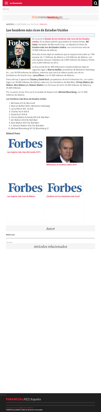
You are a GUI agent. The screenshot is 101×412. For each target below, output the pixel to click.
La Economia (16, 3)
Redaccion (43, 24)
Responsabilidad (27, 408)
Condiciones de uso (13, 408)
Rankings (10, 24)
